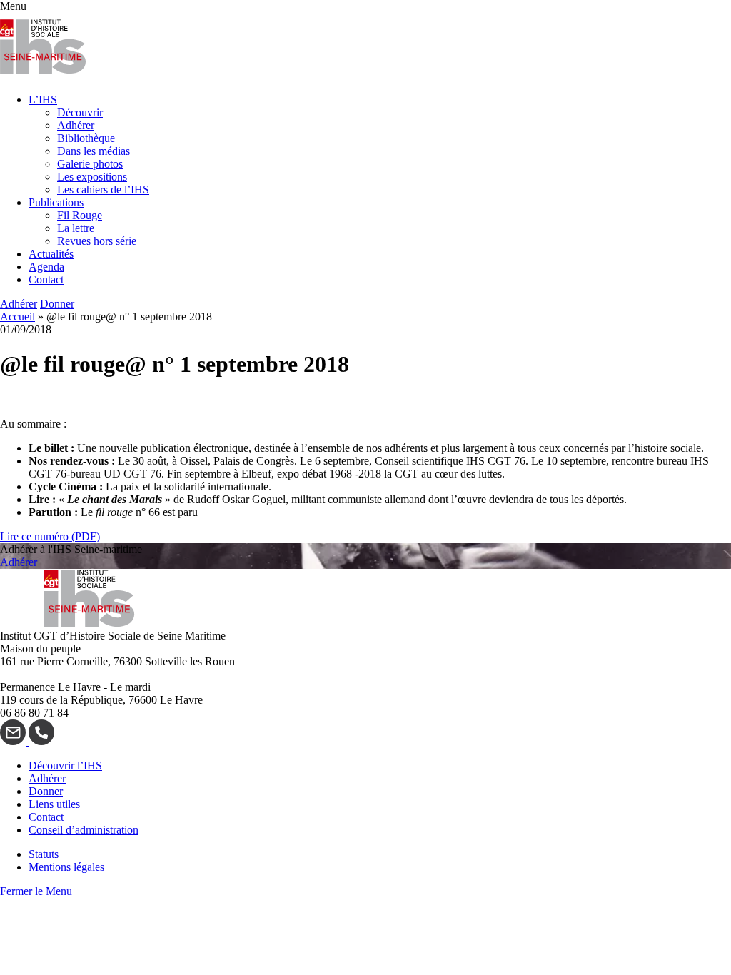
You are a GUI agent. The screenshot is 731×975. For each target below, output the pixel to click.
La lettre (75, 228)
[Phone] (41, 741)
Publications (56, 202)
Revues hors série (96, 241)
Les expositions (92, 177)
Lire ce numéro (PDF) (50, 536)
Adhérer (75, 125)
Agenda (46, 267)
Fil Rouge (79, 215)
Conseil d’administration (83, 830)
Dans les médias (93, 151)
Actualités (51, 254)
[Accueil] (43, 75)
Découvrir (80, 112)
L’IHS (43, 100)
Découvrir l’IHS (65, 765)
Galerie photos (90, 164)
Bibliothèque (86, 138)
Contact (46, 279)
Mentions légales (66, 867)
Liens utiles (54, 804)
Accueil (17, 316)
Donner (57, 304)
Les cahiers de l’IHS (103, 189)
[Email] (14, 741)
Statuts (44, 854)
